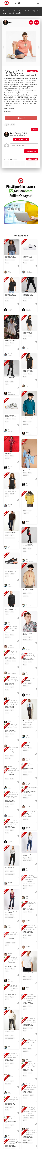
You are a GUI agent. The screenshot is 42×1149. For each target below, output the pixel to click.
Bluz (27, 829)
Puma (13, 125)
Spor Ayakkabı (30, 272)
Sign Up (35, 11)
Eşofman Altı (11, 394)
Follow (34, 129)
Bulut (10, 23)
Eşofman (28, 310)
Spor (6, 384)
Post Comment (31, 151)
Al (37, 22)
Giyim (7, 125)
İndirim (7, 260)
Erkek (6, 381)
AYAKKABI (25, 260)
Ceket (27, 523)
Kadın (12, 260)
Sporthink (26, 513)
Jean (27, 870)
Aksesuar (7, 942)
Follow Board (32, 159)
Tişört (16, 159)
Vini (9, 271)
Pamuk (28, 271)
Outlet (12, 493)
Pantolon (10, 548)
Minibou (7, 345)
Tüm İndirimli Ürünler (28, 1143)
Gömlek (10, 355)
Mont (27, 948)
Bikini (27, 784)
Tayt (27, 674)
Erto (9, 430)
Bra (27, 485)
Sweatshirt (29, 434)
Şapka (9, 955)
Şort (9, 699)
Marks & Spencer (9, 538)
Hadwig (10, 645)
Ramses (10, 309)
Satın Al (22, 118)
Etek (9, 468)
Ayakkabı (10, 431)
